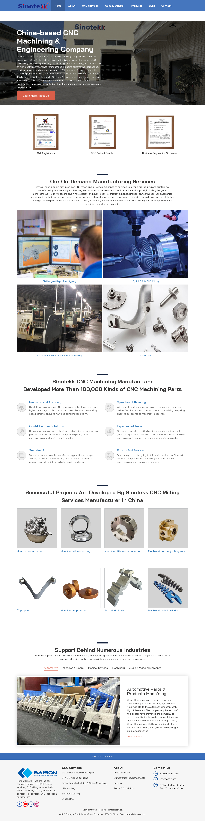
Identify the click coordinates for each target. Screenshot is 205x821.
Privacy (118, 783)
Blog (152, 5)
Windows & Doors (73, 668)
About (71, 5)
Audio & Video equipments (145, 668)
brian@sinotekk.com (169, 773)
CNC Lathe (68, 798)
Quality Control (114, 5)
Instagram (36, 804)
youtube (25, 804)
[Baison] (34, 5)
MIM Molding (68, 788)
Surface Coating (71, 793)
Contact (166, 5)
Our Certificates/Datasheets (129, 777)
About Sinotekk (122, 772)
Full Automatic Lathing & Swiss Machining (84, 783)
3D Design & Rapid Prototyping (78, 772)
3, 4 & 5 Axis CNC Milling (75, 777)
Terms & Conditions (124, 788)
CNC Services (90, 5)
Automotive (51, 668)
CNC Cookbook (105, 756)
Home (58, 5)
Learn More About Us (36, 95)
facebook (19, 804)
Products (136, 5)
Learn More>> (134, 736)
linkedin (31, 804)
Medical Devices (98, 668)
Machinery (118, 668)
